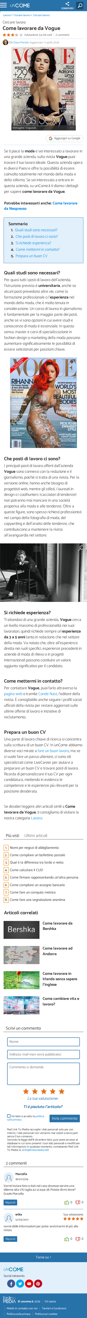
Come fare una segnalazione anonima (37, 900)
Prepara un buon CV (31, 256)
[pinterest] (38, 1284)
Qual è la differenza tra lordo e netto (37, 863)
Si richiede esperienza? (33, 243)
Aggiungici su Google (67, 138)
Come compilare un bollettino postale (37, 855)
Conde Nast (47, 694)
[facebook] (11, 1284)
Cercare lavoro (41, 15)
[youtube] (29, 1284)
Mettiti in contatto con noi (22, 1308)
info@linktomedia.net (35, 1150)
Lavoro (7, 15)
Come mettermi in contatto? (38, 249)
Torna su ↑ (43, 1257)
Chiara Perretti (20, 42)
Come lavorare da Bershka (57, 926)
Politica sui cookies (46, 1314)
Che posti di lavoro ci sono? (37, 236)
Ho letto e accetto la (25, 1118)
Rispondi (10, 1202)
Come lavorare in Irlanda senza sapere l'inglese (60, 979)
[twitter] (20, 1284)
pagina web (13, 694)
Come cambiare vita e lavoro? (61, 1001)
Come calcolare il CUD (26, 870)
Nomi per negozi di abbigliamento (34, 848)
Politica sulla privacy (19, 1314)
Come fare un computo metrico (33, 892)
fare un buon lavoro (53, 751)
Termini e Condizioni (54, 1308)
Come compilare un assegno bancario (37, 885)
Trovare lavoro (21, 15)
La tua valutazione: (42, 1098)
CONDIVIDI (67, 8)
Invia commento (64, 1118)
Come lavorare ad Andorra (57, 951)
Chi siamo (50, 1301)
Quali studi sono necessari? (36, 230)
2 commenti (62, 35)
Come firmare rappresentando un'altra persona (44, 877)
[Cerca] (80, 5)
